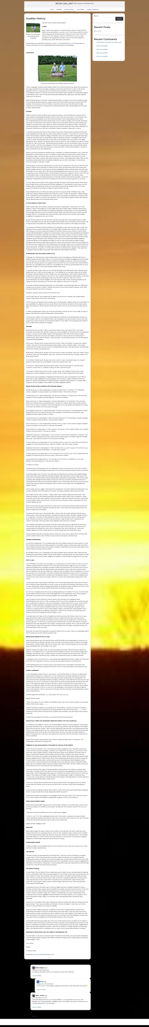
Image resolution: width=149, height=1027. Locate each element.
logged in (35, 1016)
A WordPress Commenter (104, 42)
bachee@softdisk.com (65, 43)
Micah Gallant (64, 3)
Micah (41, 981)
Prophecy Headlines (92, 9)
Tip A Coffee (80, 9)
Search (96, 16)
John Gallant (30, 943)
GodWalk (59, 9)
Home (52, 9)
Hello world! (97, 31)
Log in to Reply (36, 975)
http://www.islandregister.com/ (45, 954)
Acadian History (69, 9)
